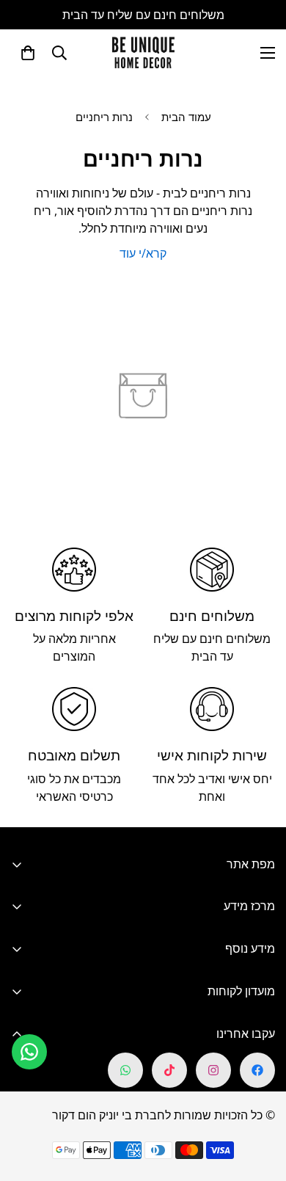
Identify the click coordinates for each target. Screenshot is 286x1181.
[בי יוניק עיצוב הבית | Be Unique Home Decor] (143, 52)
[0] (28, 53)
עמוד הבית (186, 116)
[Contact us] (29, 1051)
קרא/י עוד (143, 253)
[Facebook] (257, 1070)
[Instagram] (213, 1070)
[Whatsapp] (125, 1070)
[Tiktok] (169, 1070)
